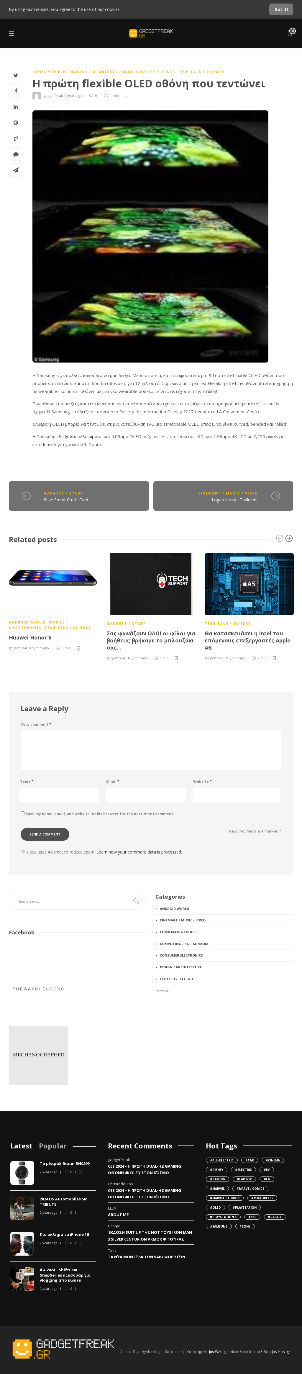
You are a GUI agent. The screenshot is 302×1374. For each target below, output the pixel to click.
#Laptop (244, 1179)
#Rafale (275, 1217)
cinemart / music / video (228, 493)
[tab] (21, 1146)
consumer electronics (59, 71)
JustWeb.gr (218, 1351)
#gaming (217, 1179)
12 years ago (39, 648)
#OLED (215, 1207)
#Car (249, 1160)
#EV (267, 1170)
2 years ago (49, 1172)
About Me (118, 1214)
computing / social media (184, 943)
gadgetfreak (53, 95)
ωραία (95, 436)
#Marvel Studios (224, 1198)
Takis (112, 1250)
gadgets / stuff (155, 71)
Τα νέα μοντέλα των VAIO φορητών (146, 1256)
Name (26, 781)
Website (202, 781)
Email (112, 781)
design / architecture (181, 967)
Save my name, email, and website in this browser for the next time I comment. (100, 813)
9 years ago (73, 95)
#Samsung (219, 1226)
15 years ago (235, 658)
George (114, 1226)
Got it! (281, 9)
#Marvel (217, 1189)
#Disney (216, 1170)
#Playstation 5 (223, 1217)
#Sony (244, 1226)
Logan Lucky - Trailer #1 (235, 499)
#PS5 (252, 1217)
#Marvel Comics (250, 1189)
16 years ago (137, 658)
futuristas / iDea (111, 71)
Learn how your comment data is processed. (139, 852)
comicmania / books (179, 932)
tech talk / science (201, 71)
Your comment (36, 724)
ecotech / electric (177, 979)
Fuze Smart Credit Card (66, 499)
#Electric (243, 1170)
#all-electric (222, 1160)
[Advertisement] (184, 1040)
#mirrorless (262, 1198)
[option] (53, 601)
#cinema (273, 1160)
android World (27, 622)
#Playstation (245, 1207)
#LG (267, 1179)
